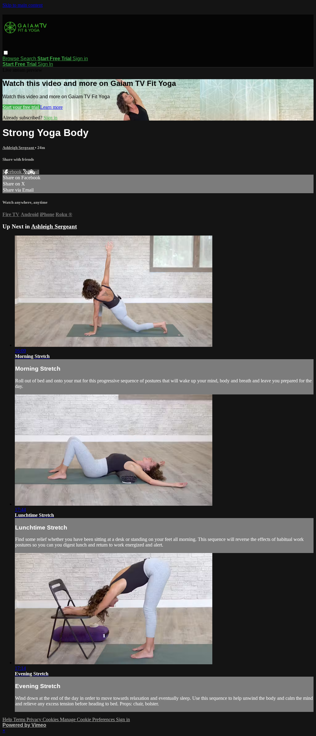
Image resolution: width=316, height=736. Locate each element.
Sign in (80, 58)
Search (28, 58)
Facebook (12, 171)
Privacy (35, 719)
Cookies (51, 719)
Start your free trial (21, 107)
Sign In (45, 64)
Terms (20, 719)
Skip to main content (22, 5)
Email (33, 171)
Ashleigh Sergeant (18, 147)
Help (7, 719)
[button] (6, 53)
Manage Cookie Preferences (88, 719)
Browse (11, 58)
